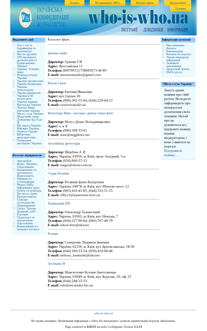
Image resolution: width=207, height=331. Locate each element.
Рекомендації (174, 51)
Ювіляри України (28, 128)
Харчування (25, 223)
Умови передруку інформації (177, 59)
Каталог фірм (144, 2)
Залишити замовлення (173, 65)
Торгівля (22, 214)
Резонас (53, 234)
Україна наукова (27, 101)
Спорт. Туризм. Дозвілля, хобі (27, 210)
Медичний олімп (28, 116)
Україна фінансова (29, 92)
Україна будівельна (29, 83)
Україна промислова (30, 80)
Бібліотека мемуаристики (26, 136)
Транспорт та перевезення (25, 219)
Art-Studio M (56, 264)
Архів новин (178, 2)
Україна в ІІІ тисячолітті (25, 97)
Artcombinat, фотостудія (64, 143)
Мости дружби (27, 54)
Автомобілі (24, 160)
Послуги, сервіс (27, 193)
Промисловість (26, 196)
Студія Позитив (58, 173)
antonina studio (57, 53)
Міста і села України (30, 113)
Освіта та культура (29, 190)
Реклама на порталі (178, 54)
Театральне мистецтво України (29, 142)
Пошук (74, 2)
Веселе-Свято (57, 83)
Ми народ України (29, 125)
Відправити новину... (173, 153)
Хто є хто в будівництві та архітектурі (26, 48)
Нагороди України (29, 104)
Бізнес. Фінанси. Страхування (27, 165)
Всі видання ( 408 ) (107, 2)
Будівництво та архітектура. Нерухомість (26, 172)
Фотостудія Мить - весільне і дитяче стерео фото (80, 113)
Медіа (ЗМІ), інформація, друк (28, 186)
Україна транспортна (25, 88)
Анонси (171, 48)
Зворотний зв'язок (177, 69)
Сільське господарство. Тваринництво (26, 202)
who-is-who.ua (103, 313)
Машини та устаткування (25, 180)
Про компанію (175, 45)
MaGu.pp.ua (174, 72)
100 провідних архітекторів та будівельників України (27, 62)
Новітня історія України (27, 76)
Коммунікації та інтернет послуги (28, 228)
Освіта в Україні (27, 131)
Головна (180, 8)
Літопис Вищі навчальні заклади (28, 109)
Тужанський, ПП (59, 203)
